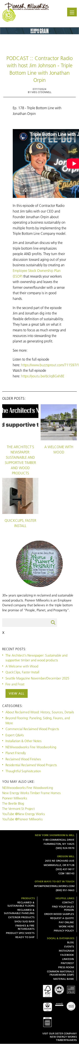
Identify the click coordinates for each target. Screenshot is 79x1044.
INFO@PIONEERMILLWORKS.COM (54, 886)
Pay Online (66, 922)
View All (16, 693)
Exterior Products (21, 917)
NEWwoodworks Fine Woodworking (30, 747)
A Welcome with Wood (58, 449)
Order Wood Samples (59, 914)
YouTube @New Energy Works (23, 814)
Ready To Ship (24, 937)
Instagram (66, 950)
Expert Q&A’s (14, 735)
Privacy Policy (64, 930)
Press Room (66, 967)
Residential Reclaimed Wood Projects (31, 765)
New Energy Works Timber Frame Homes (31, 793)
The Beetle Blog (13, 803)
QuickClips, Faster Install (20, 523)
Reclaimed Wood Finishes (23, 759)
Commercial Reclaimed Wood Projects (32, 729)
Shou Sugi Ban (24, 921)
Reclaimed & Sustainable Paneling (19, 911)
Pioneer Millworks (14, 798)
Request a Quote (62, 918)
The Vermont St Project (18, 809)
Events (69, 946)
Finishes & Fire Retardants (24, 927)
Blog (70, 942)
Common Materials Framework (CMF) (60, 973)
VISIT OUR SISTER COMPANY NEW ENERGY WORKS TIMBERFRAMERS (59, 1037)
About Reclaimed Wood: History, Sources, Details (39, 712)
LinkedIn (68, 959)
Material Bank (63, 978)
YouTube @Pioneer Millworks (22, 819)
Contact (68, 902)
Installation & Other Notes (23, 741)
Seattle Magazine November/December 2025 (37, 678)
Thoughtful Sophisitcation (23, 771)
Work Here (66, 926)
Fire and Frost (14, 684)
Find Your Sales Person (63, 908)
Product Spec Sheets (20, 933)
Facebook (67, 954)
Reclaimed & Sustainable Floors (20, 904)
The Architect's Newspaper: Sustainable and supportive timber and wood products (20, 460)
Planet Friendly (15, 753)
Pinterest (67, 963)
